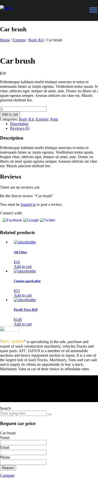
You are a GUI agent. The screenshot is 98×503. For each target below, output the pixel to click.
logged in (28, 204)
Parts (54, 119)
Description (19, 124)
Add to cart (10, 114)
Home (5, 40)
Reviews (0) (19, 128)
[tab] (54, 128)
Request (8, 468)
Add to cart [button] (23, 266)
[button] (13, 220)
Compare (7, 475)
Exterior (19, 40)
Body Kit (36, 40)
